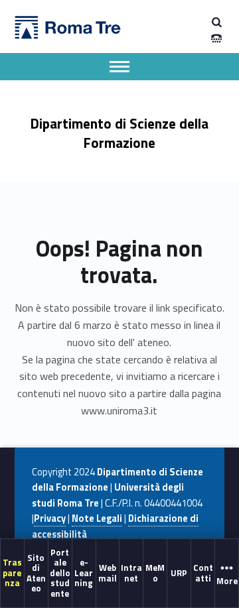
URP (179, 572)
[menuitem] (13, 572)
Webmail (107, 572)
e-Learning (83, 572)
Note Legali (97, 518)
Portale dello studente (60, 573)
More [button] (227, 580)
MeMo (155, 572)
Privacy (50, 518)
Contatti (203, 572)
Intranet (131, 572)
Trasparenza (12, 572)
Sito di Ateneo (36, 572)
